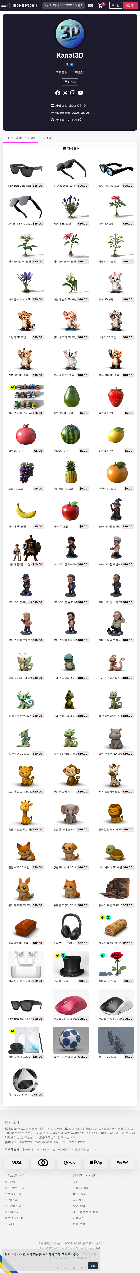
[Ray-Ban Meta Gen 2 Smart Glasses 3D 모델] (26, 169)
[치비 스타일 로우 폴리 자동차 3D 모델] (26, 396)
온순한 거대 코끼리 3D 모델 (69, 829)
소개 (48, 138)
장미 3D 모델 (106, 223)
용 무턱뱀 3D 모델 (18, 753)
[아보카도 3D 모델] (71, 396)
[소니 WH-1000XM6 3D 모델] (71, 926)
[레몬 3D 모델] (116, 434)
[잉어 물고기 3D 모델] (71, 320)
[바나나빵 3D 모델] (26, 926)
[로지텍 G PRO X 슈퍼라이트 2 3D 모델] (71, 1002)
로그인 (115, 5)
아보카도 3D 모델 (63, 413)
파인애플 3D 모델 (63, 488)
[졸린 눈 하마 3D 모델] (116, 737)
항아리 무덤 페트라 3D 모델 (114, 905)
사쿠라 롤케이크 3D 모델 (113, 943)
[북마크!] (38, 178)
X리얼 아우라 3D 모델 (20, 223)
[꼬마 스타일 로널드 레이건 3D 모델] (116, 547)
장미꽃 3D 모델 (107, 981)
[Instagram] (73, 93)
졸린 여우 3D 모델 (18, 867)
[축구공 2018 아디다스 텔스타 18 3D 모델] (26, 1078)
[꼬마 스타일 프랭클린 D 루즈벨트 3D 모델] (26, 585)
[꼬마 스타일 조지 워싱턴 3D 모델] (116, 623)
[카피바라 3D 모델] (26, 358)
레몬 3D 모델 (106, 451)
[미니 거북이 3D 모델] (116, 850)
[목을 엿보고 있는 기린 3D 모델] (26, 813)
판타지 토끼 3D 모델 (20, 905)
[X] (66, 93)
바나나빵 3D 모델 (18, 943)
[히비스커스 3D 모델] (71, 245)
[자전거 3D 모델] (116, 1040)
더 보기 (72, 120)
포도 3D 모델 (15, 488)
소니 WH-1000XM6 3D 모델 (69, 943)
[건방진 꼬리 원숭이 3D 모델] (71, 775)
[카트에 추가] (31, 178)
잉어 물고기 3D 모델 (65, 337)
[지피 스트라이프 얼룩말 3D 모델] (116, 775)
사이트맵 (95, 1247)
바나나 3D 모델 (17, 526)
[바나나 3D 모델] (26, 510)
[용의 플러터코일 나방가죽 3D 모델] (26, 661)
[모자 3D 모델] (71, 964)
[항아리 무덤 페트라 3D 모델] (116, 888)
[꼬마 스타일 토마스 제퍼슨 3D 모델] (116, 510)
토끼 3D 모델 (106, 299)
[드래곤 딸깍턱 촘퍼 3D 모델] (71, 661)
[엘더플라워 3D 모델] (26, 245)
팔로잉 (78, 72)
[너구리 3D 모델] (116, 320)
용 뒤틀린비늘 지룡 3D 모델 (69, 753)
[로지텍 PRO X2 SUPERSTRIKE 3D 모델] (116, 1002)
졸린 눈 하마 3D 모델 (111, 753)
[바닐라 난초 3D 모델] (71, 282)
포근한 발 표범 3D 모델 (21, 791)
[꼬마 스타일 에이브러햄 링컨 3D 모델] (71, 623)
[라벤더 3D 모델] (71, 207)
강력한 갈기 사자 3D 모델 (113, 829)
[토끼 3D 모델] (116, 282)
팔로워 (61, 72)
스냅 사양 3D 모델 (109, 185)
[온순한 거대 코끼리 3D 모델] (71, 813)
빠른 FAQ (79, 1194)
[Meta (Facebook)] (58, 93)
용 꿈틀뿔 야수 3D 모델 (21, 715)
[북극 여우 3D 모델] (71, 358)
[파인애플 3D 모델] (71, 472)
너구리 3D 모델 (107, 337)
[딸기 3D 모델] (116, 396)
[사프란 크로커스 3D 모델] (26, 282)
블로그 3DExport (15, 1218)
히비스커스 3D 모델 (64, 261)
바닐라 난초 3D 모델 (65, 299)
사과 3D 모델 (60, 526)
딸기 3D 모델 (106, 413)
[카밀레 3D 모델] (116, 245)
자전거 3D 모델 (107, 1056)
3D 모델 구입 (15, 1175)
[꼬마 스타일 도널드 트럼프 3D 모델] (26, 623)
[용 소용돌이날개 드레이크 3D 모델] (116, 699)
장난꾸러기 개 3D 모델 (66, 867)
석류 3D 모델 (15, 451)
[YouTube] (81, 93)
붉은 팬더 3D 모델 (109, 375)
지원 (76, 1182)
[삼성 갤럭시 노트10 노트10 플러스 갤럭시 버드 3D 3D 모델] (26, 1040)
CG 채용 (9, 1224)
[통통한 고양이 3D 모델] (71, 888)
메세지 (72, 82)
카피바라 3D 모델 (18, 375)
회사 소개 (12, 1122)
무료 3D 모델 (13, 1194)
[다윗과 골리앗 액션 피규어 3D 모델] (26, 547)
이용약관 (78, 1218)
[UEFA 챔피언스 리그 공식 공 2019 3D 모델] (71, 1040)
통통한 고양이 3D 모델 (66, 905)
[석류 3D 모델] (26, 434)
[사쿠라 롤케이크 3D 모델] (116, 926)
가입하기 (130, 5)
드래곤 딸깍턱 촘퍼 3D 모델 (69, 678)
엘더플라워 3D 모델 (19, 261)
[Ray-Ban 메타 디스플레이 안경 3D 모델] (26, 1002)
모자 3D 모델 (60, 981)
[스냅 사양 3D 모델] (116, 169)
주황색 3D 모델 (107, 488)
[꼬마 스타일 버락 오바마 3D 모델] (116, 585)
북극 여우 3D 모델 (63, 375)
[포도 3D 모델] (26, 472)
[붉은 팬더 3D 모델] (116, 358)
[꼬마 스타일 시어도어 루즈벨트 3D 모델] (71, 547)
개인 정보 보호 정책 (85, 1212)
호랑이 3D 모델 (17, 337)
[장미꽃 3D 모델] (116, 964)
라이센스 (78, 1200)
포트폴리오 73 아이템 (23, 138)
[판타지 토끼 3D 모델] (26, 888)
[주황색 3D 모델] (116, 472)
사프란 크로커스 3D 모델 (22, 299)
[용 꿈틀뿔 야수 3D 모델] (26, 699)
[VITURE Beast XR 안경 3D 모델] (71, 169)
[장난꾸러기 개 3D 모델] (71, 850)
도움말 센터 (80, 1188)
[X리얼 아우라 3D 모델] (26, 207)
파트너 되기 (12, 1212)
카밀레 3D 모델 (107, 261)
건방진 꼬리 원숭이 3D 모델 (69, 791)
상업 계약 (79, 1206)
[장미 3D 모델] (116, 207)
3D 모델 (9, 1182)
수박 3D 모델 (60, 451)
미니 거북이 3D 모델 (110, 867)
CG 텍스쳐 (11, 1200)
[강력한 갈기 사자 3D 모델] (116, 813)
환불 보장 (79, 1224)
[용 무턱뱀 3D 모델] (26, 737)
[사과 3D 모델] (71, 510)
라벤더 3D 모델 (62, 223)
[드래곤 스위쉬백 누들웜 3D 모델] (116, 661)
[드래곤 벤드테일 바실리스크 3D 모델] (71, 699)
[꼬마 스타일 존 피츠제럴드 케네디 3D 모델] (71, 585)
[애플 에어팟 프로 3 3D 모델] (26, 964)
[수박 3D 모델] (71, 434)
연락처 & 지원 (84, 1175)
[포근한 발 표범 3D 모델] (26, 775)
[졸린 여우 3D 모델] (26, 850)
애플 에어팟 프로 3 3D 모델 (24, 981)
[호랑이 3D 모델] (26, 320)
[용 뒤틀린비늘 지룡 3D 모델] (71, 737)
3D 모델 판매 (13, 1206)
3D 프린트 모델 (14, 1188)
